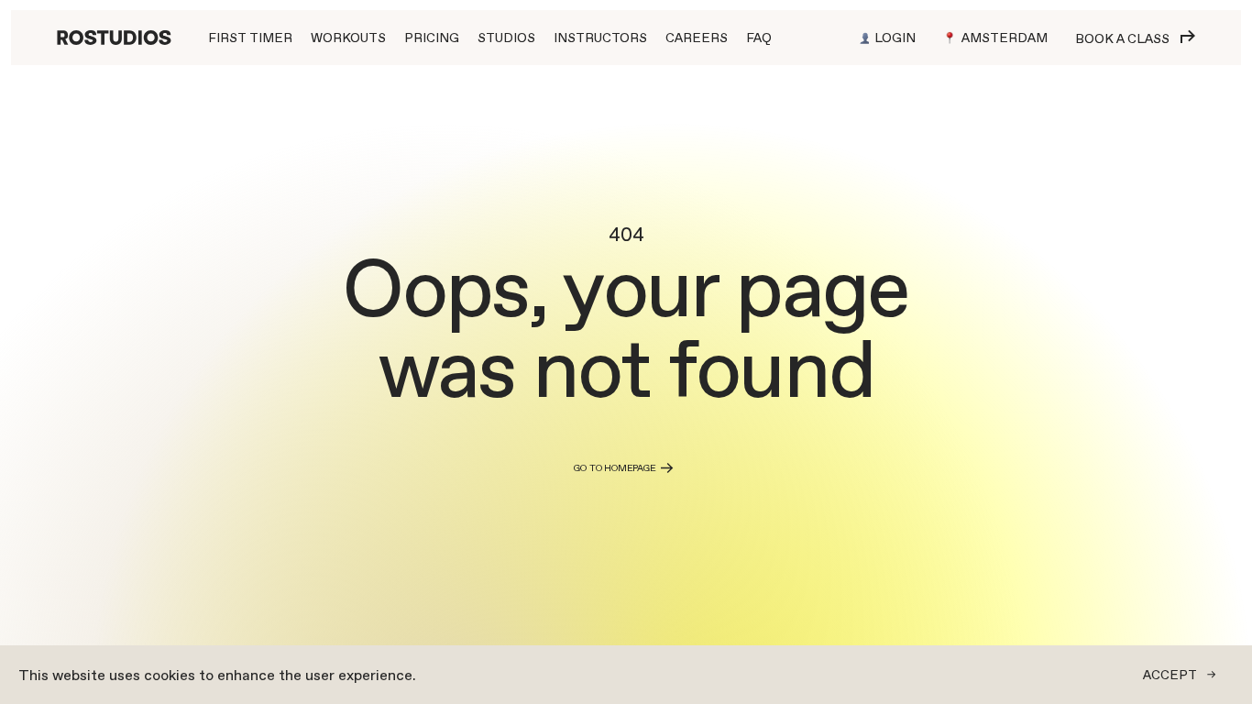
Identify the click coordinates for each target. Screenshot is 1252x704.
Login (895, 37)
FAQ (759, 37)
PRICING (431, 37)
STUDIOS (506, 37)
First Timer (250, 37)
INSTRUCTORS (600, 37)
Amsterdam (1004, 37)
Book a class (1122, 38)
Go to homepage (614, 468)
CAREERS (696, 37)
